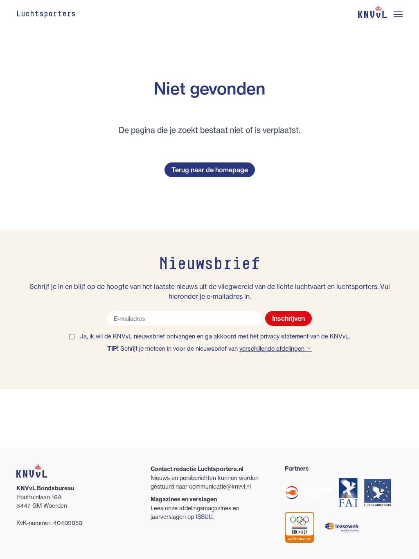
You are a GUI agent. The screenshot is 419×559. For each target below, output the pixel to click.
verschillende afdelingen (272, 348)
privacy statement (284, 336)
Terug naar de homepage (209, 170)
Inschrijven (288, 318)
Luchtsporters (46, 14)
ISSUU (204, 516)
